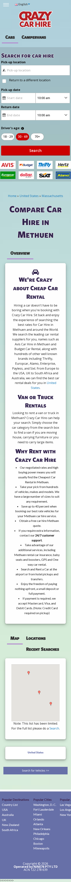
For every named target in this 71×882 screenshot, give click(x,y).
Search (35, 150)
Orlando (38, 819)
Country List (10, 804)
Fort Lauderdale (43, 809)
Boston (38, 843)
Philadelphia (41, 833)
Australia (8, 814)
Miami (37, 814)
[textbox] (35, 70)
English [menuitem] (23, 4)
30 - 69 (22, 136)
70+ (37, 136)
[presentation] (33, 36)
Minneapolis (41, 848)
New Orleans (41, 829)
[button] (28, 673)
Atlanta (38, 824)
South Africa (10, 830)
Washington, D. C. (44, 804)
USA (5, 809)
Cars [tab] (10, 37)
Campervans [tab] (34, 37)
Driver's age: (10, 128)
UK (4, 820)
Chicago (38, 838)
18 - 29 (8, 136)
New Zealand (10, 824)
